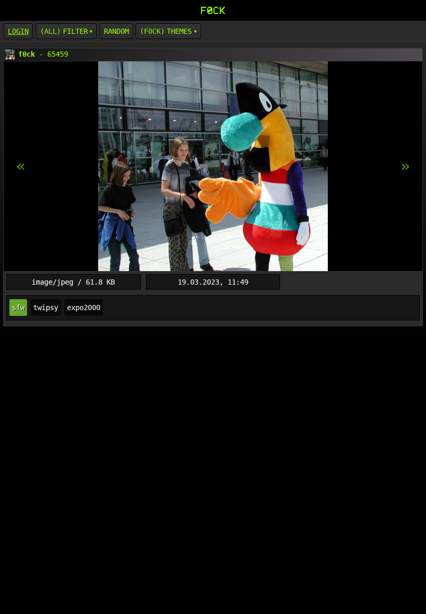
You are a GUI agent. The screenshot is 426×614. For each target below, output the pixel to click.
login (18, 31)
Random (116, 31)
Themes (179, 31)
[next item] (20, 166)
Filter (75, 31)
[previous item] (405, 166)
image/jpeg (52, 282)
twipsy (45, 307)
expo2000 (83, 307)
